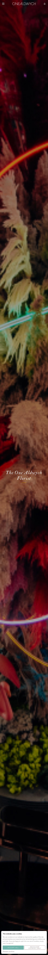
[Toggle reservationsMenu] (44, 3)
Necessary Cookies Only (35, 947)
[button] (3, 3)
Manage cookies (8, 951)
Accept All (13, 947)
